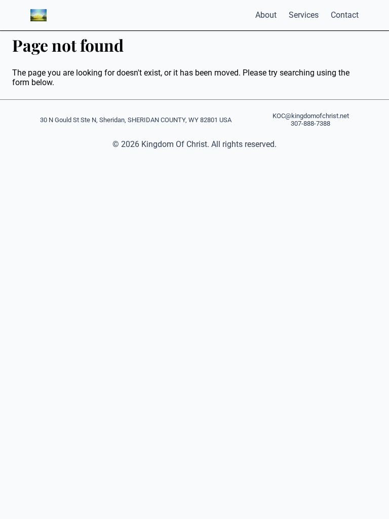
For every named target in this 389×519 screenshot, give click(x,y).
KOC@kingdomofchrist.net (311, 116)
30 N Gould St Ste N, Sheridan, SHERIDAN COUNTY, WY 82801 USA (135, 120)
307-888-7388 (310, 123)
